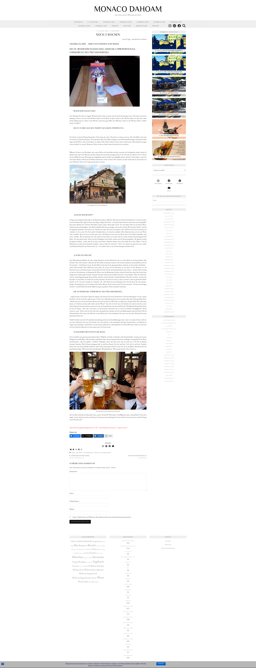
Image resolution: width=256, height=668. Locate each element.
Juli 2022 (169, 230)
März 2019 (169, 309)
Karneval (169, 346)
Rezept (75, 561)
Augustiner (97, 541)
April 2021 (169, 254)
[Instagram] (170, 26)
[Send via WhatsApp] (81, 449)
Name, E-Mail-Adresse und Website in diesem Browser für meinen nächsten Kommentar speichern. (102, 517)
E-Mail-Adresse (74, 501)
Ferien (99, 549)
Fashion (169, 337)
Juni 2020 (169, 280)
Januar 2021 (169, 262)
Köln (98, 553)
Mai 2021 (169, 251)
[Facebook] (179, 26)
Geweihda (103, 549)
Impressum (168, 544)
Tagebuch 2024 (126, 22)
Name (72, 493)
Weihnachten (169, 378)
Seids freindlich (80, 457)
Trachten (127, 26)
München (77, 557)
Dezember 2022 (169, 225)
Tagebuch (98, 561)
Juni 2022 (169, 233)
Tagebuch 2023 (142, 22)
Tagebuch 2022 (159, 22)
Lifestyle (169, 349)
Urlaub (85, 566)
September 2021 (169, 245)
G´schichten (93, 22)
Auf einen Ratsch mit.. (169, 329)
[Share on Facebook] (73, 449)
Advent (74, 541)
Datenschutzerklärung (168, 548)
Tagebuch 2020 (84, 26)
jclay (79, 553)
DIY (169, 334)
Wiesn (96, 452)
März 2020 (169, 285)
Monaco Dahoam (128, 9)
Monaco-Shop (141, 26)
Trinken (81, 566)
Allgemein (169, 326)
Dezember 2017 (169, 312)
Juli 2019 (169, 306)
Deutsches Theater (81, 549)
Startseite (78, 22)
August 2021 (169, 248)
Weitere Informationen (174, 663)
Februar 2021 (169, 259)
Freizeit (169, 340)
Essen (94, 549)
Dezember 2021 (169, 239)
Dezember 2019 (169, 294)
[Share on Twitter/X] (76, 449)
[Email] (113, 446)
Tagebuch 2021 (176, 22)
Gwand (76, 553)
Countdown (98, 545)
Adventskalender (169, 320)
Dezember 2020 (169, 265)
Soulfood (90, 562)
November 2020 (169, 268)
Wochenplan (169, 381)
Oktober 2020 (169, 271)
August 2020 (169, 274)
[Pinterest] (174, 26)
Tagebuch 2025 (109, 22)
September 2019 (169, 300)
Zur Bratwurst (105, 452)
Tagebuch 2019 (101, 26)
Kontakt (155, 26)
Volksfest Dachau (96, 565)
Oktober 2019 (169, 297)
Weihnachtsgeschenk (88, 573)
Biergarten (83, 545)
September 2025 (169, 213)
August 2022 (169, 227)
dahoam (103, 546)
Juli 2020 (169, 277)
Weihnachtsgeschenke (81, 577)
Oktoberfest (88, 452)
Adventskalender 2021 (169, 323)
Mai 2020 (169, 283)
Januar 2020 (169, 291)
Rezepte (115, 26)
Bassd (161, 663)
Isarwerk (137, 457)
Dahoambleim (74, 549)
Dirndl (88, 549)
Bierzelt (79, 452)
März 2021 (169, 256)
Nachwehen (85, 557)
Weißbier (94, 578)
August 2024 (169, 219)
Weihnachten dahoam (94, 569)
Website (72, 509)
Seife (87, 562)
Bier (73, 452)
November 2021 (169, 242)
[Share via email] (71, 449)
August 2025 (169, 216)
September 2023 (169, 222)
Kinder (86, 553)
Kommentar (74, 471)
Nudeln (90, 557)
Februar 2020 (169, 288)
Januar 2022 (169, 236)
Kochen (93, 552)
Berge (72, 546)
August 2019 (169, 303)
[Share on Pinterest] (79, 449)
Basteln (169, 331)
